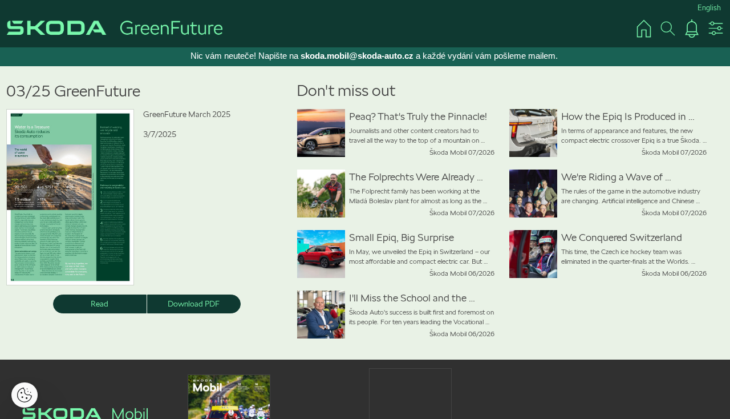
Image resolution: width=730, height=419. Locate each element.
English (709, 7)
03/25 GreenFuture (73, 91)
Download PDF (194, 303)
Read (99, 303)
